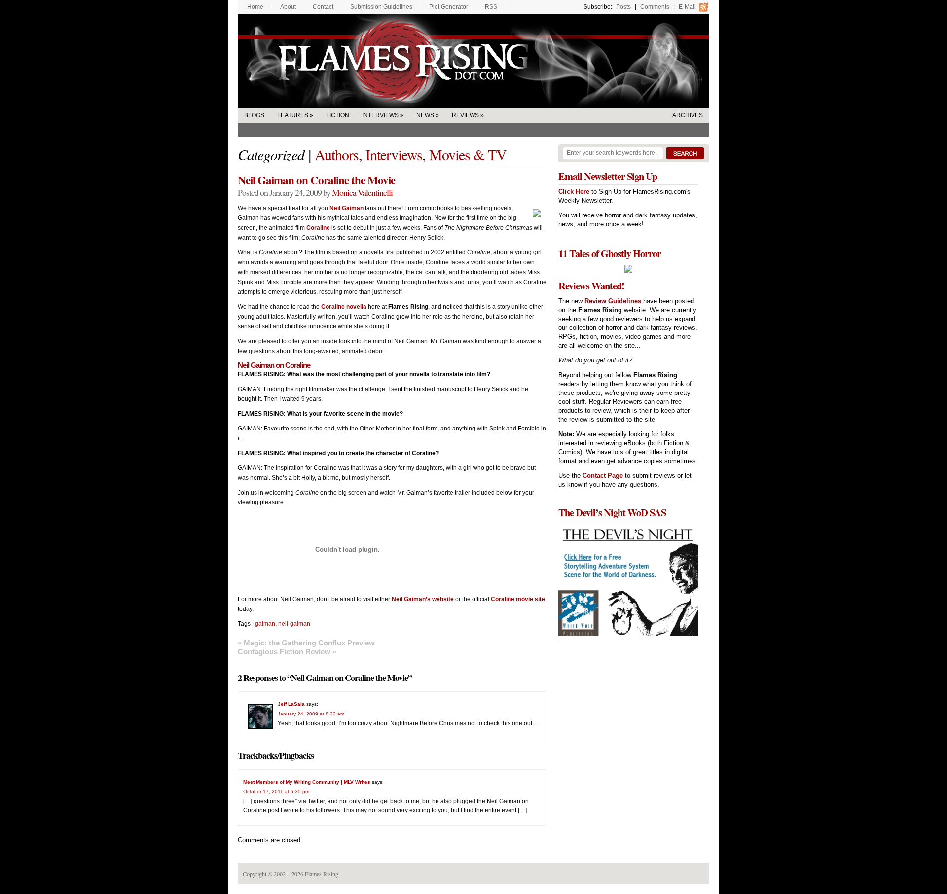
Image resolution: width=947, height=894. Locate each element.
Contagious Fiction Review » (287, 651)
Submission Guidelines (381, 6)
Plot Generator (448, 6)
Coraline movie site (518, 599)
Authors (337, 154)
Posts (623, 6)
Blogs (254, 115)
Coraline (318, 227)
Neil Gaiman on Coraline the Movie (316, 180)
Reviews (465, 115)
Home (255, 6)
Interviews (380, 115)
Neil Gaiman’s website (423, 599)
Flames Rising (473, 61)
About (288, 6)
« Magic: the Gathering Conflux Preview (306, 643)
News (425, 115)
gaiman (265, 623)
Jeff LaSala (291, 704)
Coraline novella (343, 306)
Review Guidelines (612, 301)
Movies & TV (468, 154)
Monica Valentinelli (362, 192)
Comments (654, 6)
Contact (323, 6)
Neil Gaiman (346, 208)
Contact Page (603, 475)
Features (292, 115)
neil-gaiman (294, 623)
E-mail (687, 6)
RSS (491, 6)
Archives (687, 115)
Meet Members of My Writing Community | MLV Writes (306, 782)
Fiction (337, 115)
